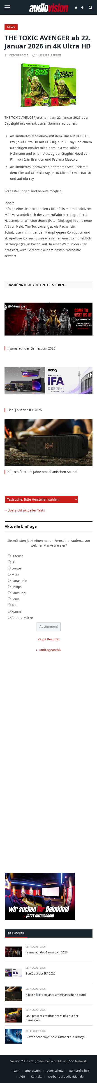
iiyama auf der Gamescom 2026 (31, 348)
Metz (15, 574)
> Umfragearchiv (48, 650)
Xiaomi (17, 611)
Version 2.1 (17, 1061)
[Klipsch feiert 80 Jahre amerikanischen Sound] (48, 442)
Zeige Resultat (49, 639)
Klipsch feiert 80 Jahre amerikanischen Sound (42, 472)
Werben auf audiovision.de (65, 1076)
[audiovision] (48, 7)
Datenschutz (54, 1071)
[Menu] (7, 7)
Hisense (17, 556)
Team (15, 1071)
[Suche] (90, 7)
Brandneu (16, 933)
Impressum (33, 1071)
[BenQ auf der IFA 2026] (48, 380)
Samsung (19, 593)
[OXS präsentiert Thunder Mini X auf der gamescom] (13, 1015)
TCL (14, 605)
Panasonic (19, 581)
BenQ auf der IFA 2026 (25, 410)
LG (13, 562)
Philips (17, 587)
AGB (22, 1076)
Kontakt (36, 1076)
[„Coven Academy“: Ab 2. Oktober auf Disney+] (13, 1036)
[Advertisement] (48, 709)
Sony (15, 599)
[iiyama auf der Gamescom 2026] (48, 319)
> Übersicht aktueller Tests (25, 510)
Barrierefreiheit (79, 1071)
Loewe (16, 568)
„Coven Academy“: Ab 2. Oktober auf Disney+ (55, 1037)
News (11, 27)
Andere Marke (22, 617)
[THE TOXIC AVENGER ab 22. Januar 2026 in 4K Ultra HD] (48, 85)
